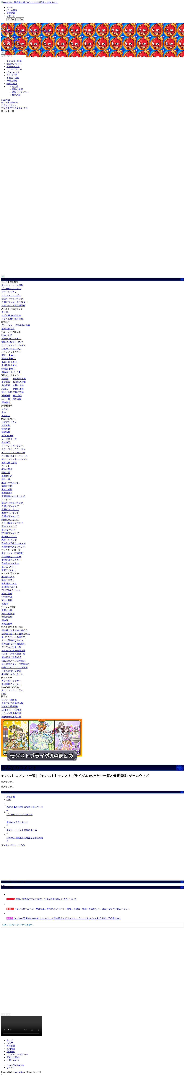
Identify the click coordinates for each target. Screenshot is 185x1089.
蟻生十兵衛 (6, 392)
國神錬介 (5, 402)
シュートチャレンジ (11, 349)
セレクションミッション (13, 345)
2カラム (11, 19)
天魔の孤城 (6, 489)
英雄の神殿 (6, 600)
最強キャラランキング (12, 299)
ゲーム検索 (12, 10)
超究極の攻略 (19, 378)
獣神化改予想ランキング (13, 543)
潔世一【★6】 (8, 355)
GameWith (18, 1072)
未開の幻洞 (6, 476)
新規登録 (11, 13)
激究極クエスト (9, 583)
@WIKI (10, 1067)
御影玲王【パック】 (11, 372)
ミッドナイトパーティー (13, 452)
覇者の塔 (5, 472)
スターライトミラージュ (13, 449)
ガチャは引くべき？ (11, 338)
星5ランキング (8, 530)
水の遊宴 (5, 442)
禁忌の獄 (16, 95)
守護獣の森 (6, 597)
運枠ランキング (9, 526)
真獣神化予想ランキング (13, 547)
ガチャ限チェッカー (11, 681)
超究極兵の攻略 (22, 325)
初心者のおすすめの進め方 (14, 630)
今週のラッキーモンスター (14, 302)
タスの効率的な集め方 (12, 640)
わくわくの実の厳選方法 (13, 650)
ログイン (11, 16)
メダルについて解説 (11, 671)
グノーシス (6, 325)
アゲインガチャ (9, 292)
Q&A (3, 693)
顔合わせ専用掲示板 (11, 716)
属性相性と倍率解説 (11, 657)
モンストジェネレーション (14, 459)
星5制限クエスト (9, 587)
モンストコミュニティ (12, 690)
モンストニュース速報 (12, 285)
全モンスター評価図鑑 (12, 553)
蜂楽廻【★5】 (8, 369)
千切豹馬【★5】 (9, 365)
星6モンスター (8, 567)
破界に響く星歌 (9, 463)
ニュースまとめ (14, 69)
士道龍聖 (5, 382)
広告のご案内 (13, 1057)
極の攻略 (17, 395)
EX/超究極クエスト (10, 590)
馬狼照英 (5, 385)
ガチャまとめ (13, 66)
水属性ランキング (10, 509)
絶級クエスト (7, 577)
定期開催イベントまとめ (13, 496)
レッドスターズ (9, 439)
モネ (3, 412)
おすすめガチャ (9, 422)
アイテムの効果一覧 (11, 647)
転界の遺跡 (12, 83)
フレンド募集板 (9, 700)
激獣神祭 (5, 429)
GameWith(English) (15, 1065)
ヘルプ (10, 1043)
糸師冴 (4, 378)
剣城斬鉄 (5, 395)
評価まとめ (6, 335)
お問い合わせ (13, 1060)
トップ (10, 1040)
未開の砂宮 (6, 493)
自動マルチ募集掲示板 (12, 703)
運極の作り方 (7, 328)
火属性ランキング (10, 506)
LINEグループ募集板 (11, 710)
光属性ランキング (10, 516)
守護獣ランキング (10, 533)
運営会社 (11, 1046)
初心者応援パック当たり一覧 (15, 633)
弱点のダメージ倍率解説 (13, 661)
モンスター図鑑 (14, 61)
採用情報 (11, 1049)
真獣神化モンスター (11, 556)
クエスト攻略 (13, 78)
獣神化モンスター (10, 563)
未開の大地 (6, 610)
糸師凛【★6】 (8, 358)
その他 (15, 86)
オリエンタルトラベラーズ (14, 456)
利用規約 (11, 1051)
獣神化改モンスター (11, 560)
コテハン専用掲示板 (11, 713)
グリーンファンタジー (12, 446)
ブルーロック (13, 72)
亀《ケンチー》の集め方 (13, 637)
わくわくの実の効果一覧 (13, 654)
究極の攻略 (18, 385)
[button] (95, 43)
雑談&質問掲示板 (9, 706)
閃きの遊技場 (7, 613)
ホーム (10, 7)
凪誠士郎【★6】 (9, 362)
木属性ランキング (10, 513)
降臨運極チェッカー (11, 684)
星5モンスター (8, 570)
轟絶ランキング (9, 540)
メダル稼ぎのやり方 (11, 315)
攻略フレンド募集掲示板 (13, 305)
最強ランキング (14, 64)
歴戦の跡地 (6, 624)
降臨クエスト (7, 580)
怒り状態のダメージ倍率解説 (15, 664)
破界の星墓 (17, 89)
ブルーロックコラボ (11, 288)
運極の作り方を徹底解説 (13, 644)
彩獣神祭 (5, 432)
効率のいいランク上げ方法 (14, 667)
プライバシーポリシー (17, 1054)
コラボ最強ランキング (12, 523)
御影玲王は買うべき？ (12, 342)
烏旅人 (4, 389)
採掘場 (4, 604)
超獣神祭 (5, 425)
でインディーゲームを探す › (17, 925)
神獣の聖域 (12, 81)
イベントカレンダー (11, 295)
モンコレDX (7, 435)
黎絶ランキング (9, 536)
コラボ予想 (12, 75)
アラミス (5, 415)
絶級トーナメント (20, 92)
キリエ (4, 312)
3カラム (20, 19)
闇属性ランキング (10, 520)
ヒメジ (4, 409)
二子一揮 (5, 399)
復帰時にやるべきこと (12, 674)
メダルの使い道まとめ (12, 319)
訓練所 (4, 620)
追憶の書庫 (6, 593)
